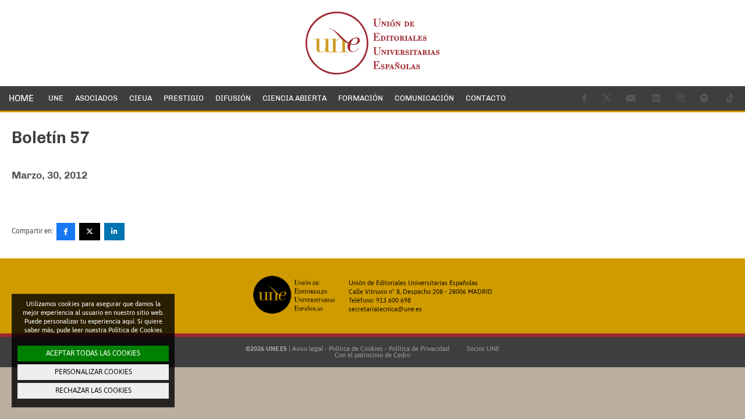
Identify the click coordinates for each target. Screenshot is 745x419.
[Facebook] (66, 231)
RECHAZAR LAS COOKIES (93, 390)
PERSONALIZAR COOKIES (93, 372)
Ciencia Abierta (294, 98)
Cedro (401, 354)
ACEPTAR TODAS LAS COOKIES (93, 353)
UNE (55, 98)
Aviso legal (307, 348)
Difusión (233, 98)
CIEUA (140, 98)
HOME (21, 98)
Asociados (96, 98)
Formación (360, 98)
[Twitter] (90, 231)
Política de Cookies (356, 348)
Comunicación (424, 98)
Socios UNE (481, 348)
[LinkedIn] (114, 231)
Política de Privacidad (419, 348)
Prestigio (184, 98)
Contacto (486, 98)
